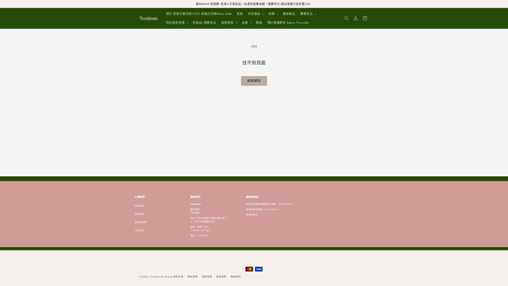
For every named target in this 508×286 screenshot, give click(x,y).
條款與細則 (252, 215)
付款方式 (139, 230)
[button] (255, 14)
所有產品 (139, 206)
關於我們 (195, 209)
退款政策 (207, 276)
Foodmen (155, 276)
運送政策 (139, 214)
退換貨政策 (140, 222)
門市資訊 (195, 213)
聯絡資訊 (236, 276)
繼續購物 (254, 80)
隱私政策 (193, 276)
